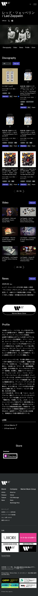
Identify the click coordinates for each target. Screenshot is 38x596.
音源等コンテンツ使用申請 (8, 512)
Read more (5, 96)
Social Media (5, 555)
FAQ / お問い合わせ (6, 517)
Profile (27, 47)
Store (33, 47)
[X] (9, 21)
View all (16, 64)
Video (15, 47)
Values (12, 495)
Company (13, 489)
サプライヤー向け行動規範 (8, 515)
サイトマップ (4, 509)
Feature (3, 497)
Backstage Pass (15, 503)
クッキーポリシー (22, 573)
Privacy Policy (5, 573)
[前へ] (14, 191)
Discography (7, 47)
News (21, 47)
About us (12, 492)
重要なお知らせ (5, 520)
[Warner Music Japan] (5, 483)
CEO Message (14, 497)
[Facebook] (12, 21)
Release (3, 495)
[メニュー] (35, 4)
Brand (3, 489)
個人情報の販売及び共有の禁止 (22, 567)
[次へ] (23, 191)
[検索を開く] (30, 4)
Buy (11, 96)
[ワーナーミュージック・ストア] (19, 310)
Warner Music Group (28, 489)
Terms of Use (13, 573)
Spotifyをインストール (7, 568)
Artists (3, 492)
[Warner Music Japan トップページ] (5, 4)
